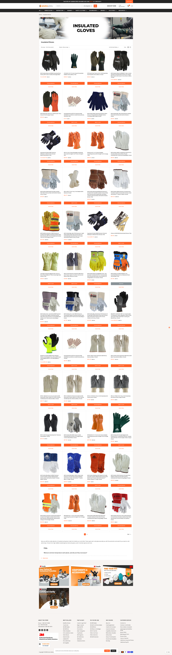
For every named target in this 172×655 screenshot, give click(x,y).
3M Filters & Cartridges (95, 629)
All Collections (80, 637)
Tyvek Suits (65, 625)
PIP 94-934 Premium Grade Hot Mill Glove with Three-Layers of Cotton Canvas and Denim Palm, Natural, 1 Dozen (73, 275)
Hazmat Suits (66, 637)
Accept (107, 650)
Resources (122, 10)
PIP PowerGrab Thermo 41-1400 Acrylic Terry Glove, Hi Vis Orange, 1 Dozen (50, 114)
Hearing (69, 10)
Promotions (80, 629)
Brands (103, 10)
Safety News (109, 635)
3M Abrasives (93, 10)
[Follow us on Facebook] (40, 630)
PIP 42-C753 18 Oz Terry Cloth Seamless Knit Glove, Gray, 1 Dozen (97, 396)
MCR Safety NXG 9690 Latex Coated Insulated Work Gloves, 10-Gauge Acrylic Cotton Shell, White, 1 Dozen (73, 436)
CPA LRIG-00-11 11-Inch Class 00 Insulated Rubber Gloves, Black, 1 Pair (73, 74)
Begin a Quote (80, 625)
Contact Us (123, 623)
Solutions (112, 10)
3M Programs (80, 635)
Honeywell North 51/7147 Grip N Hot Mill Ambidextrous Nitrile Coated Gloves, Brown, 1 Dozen (74, 357)
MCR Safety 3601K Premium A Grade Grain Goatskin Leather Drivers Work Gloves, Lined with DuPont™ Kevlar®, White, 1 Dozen (121, 193)
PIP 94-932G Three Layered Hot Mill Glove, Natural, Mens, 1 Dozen (97, 356)
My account (122, 6)
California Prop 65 (124, 642)
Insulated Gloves (47, 14)
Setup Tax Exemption (111, 637)
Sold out (121, 283)
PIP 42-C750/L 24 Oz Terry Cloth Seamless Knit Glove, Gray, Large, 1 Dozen (120, 396)
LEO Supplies (66, 643)
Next (128, 534)
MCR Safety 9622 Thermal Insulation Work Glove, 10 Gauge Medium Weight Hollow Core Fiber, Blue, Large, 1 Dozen (97, 115)
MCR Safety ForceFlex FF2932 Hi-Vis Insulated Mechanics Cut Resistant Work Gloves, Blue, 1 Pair (120, 275)
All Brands (79, 639)
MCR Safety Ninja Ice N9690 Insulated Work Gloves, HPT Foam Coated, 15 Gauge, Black (50, 74)
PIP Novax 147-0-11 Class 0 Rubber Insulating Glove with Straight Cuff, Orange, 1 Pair (97, 154)
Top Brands (79, 633)
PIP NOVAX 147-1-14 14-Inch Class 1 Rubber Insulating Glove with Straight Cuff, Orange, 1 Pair (74, 517)
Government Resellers (111, 639)
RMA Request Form (124, 634)
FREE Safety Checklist (111, 633)
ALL (40, 10)
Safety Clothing (80, 10)
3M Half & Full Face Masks (96, 625)
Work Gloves (48, 10)
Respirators (59, 10)
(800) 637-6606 (111, 6)
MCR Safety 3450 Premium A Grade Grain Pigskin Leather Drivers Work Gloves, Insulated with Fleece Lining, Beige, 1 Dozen (120, 477)
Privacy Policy (123, 636)
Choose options (50, 83)
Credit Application (110, 625)
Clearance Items (81, 641)
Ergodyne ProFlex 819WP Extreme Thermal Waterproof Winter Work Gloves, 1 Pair (97, 234)
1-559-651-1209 (43, 625)
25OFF (91, 1)
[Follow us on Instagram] (42, 630)
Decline (113, 650)
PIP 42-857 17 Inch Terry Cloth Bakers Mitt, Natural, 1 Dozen (73, 192)
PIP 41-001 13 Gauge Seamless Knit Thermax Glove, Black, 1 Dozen (50, 435)
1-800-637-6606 (46, 623)
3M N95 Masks (66, 627)
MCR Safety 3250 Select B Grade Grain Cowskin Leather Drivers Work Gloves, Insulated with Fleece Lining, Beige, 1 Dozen (97, 517)
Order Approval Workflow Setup (126, 629)
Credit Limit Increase (111, 627)
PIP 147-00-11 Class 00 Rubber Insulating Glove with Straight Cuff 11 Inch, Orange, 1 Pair (73, 154)
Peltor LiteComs (94, 635)
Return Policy (123, 632)
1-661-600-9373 (48, 626)
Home (40, 14)
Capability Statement (111, 631)
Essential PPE (80, 627)
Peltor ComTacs (94, 633)
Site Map (108, 641)
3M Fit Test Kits (93, 631)
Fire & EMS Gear (66, 641)
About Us (108, 623)
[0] (128, 6)
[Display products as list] (130, 47)
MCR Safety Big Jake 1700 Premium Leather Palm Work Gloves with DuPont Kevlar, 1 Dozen (121, 115)
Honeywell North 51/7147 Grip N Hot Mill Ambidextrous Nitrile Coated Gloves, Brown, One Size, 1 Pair (74, 115)
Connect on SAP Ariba (125, 625)
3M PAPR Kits (66, 629)
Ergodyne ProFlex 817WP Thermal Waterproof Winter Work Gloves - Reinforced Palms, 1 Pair (48, 154)
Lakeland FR (65, 639)
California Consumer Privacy (127, 640)
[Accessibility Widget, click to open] (169, 327)
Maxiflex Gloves (66, 623)
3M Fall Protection (94, 637)
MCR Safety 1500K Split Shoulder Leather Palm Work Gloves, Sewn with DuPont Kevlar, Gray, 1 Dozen (50, 193)
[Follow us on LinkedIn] (47, 630)
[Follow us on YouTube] (45, 630)
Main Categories (81, 631)
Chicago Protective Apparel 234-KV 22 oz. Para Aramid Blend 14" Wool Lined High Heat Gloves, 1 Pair (50, 275)
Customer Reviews (110, 629)
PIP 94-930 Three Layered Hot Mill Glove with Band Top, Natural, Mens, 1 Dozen (121, 356)
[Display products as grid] (128, 47)
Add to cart (74, 122)
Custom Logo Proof (81, 623)
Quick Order (129, 1)
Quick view (50, 86)
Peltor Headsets (66, 631)
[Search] (95, 6)
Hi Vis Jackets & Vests (68, 633)
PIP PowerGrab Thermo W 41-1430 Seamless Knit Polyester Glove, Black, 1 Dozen (97, 74)
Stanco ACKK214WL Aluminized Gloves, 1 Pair (121, 233)
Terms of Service (124, 638)
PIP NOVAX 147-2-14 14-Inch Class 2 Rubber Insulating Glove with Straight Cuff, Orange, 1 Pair (97, 436)
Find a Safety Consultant (126, 627)
